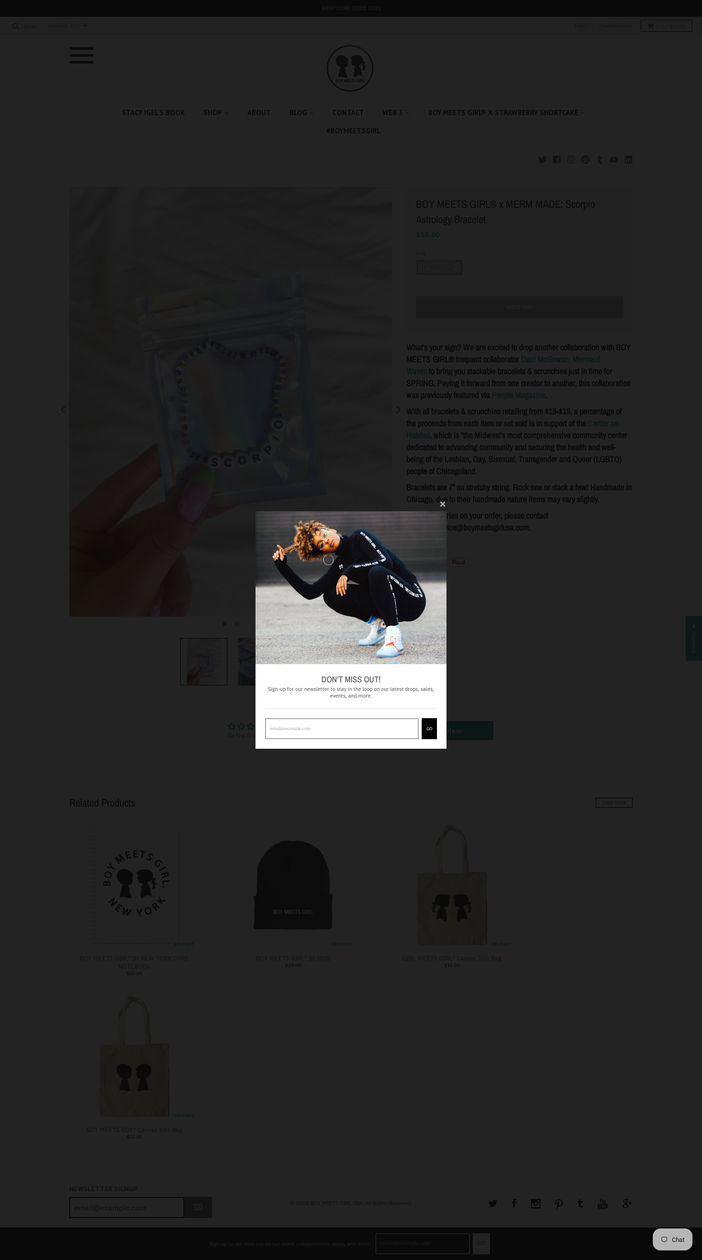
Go (429, 728)
